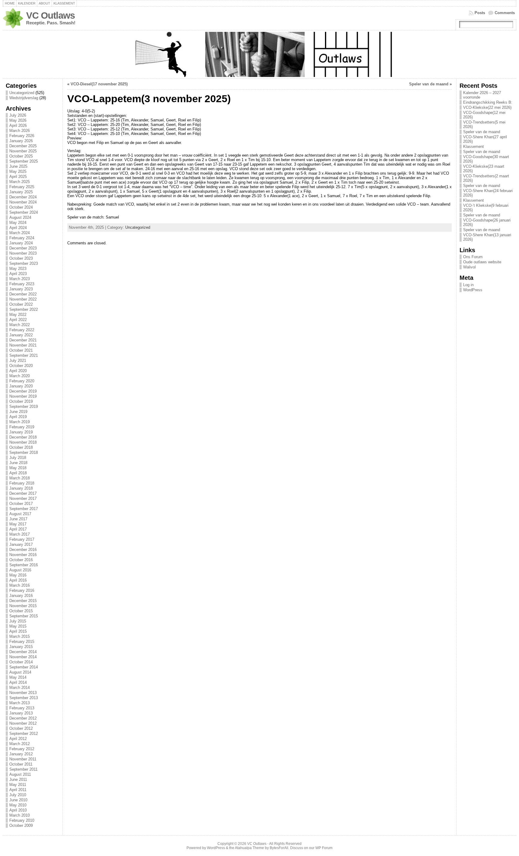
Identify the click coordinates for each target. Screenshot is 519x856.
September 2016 (23, 565)
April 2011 (17, 789)
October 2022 (21, 304)
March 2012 (19, 743)
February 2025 (21, 187)
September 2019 (23, 406)
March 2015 (19, 636)
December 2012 (23, 718)
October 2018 (21, 447)
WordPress (472, 290)
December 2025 (23, 146)
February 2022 (21, 330)
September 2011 (23, 769)
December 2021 (23, 340)
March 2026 (19, 130)
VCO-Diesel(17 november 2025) (99, 84)
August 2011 (20, 774)
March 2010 (19, 815)
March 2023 (19, 279)
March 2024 (19, 233)
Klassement (64, 3)
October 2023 (21, 258)
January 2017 (21, 544)
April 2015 (18, 631)
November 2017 (23, 498)
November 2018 (23, 442)
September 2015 (23, 616)
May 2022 (17, 314)
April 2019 (18, 416)
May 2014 (17, 677)
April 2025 (18, 176)
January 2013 (21, 713)
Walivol (469, 267)
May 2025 (17, 171)
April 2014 (18, 682)
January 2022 (21, 335)
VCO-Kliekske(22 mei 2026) (487, 107)
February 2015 (21, 641)
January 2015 (21, 646)
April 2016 (18, 580)
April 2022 (18, 319)
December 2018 (23, 437)
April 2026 (18, 125)
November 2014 (23, 657)
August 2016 (20, 570)
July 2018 (17, 457)
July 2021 (17, 360)
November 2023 (23, 253)
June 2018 (18, 462)
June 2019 (18, 411)
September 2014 (23, 667)
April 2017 (18, 529)
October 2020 (21, 365)
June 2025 (18, 166)
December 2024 (23, 197)
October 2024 (21, 207)
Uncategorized (21, 92)
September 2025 (23, 161)
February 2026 (21, 135)
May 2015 (17, 626)
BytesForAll (279, 848)
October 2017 (21, 503)
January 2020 (21, 386)
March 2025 (19, 181)
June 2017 (18, 519)
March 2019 (19, 422)
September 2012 (23, 733)
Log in (468, 285)
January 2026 (21, 141)
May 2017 (17, 524)
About (44, 3)
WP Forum (323, 848)
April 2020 (18, 370)
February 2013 (21, 708)
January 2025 (21, 192)
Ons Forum (473, 257)
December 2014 (23, 652)
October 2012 (21, 728)
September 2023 (23, 263)
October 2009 (21, 825)
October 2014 (21, 662)
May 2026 (17, 120)
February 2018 (21, 483)
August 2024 (20, 217)
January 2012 (21, 754)
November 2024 (23, 202)
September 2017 (23, 508)
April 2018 (18, 473)
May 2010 (17, 805)
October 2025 (21, 156)
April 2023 (18, 273)
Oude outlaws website (482, 262)
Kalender (26, 3)
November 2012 (23, 723)
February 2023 (21, 284)
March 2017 (19, 534)
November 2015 (23, 606)
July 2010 (17, 795)
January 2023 (21, 289)
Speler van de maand (428, 84)
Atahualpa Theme (249, 848)
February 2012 (21, 749)
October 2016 (21, 560)
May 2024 (17, 222)
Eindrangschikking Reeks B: (487, 102)
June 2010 (18, 800)
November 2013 (23, 692)
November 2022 (23, 299)
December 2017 (23, 493)
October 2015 (21, 611)
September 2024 (23, 212)
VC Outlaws (50, 15)
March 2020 (19, 376)
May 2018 (17, 468)
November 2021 (23, 345)
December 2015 (23, 600)
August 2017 (20, 514)
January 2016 (21, 595)
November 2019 (23, 396)
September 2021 (23, 355)
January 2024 (21, 243)
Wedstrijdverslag (23, 98)
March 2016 (19, 585)
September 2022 (23, 309)
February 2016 (21, 590)
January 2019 (21, 432)
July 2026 (17, 115)
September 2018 (23, 452)
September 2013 (23, 698)
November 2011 (22, 759)
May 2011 (17, 784)
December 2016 (23, 549)
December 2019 (23, 391)
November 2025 (23, 151)
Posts (480, 13)
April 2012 (18, 738)
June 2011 (18, 779)
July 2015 (17, 621)
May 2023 (17, 268)
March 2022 (19, 325)
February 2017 (21, 539)
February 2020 (21, 381)
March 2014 (19, 687)
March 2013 (19, 703)
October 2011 (20, 764)
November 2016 (23, 554)
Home (10, 3)
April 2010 (18, 810)
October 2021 (21, 350)
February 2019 (21, 427)
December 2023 (23, 248)
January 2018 (21, 488)
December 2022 (23, 294)
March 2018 (19, 478)
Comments (505, 13)
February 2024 (21, 238)
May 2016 (17, 575)
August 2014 (20, 672)
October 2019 (21, 401)
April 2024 (18, 227)
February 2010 (21, 820)
